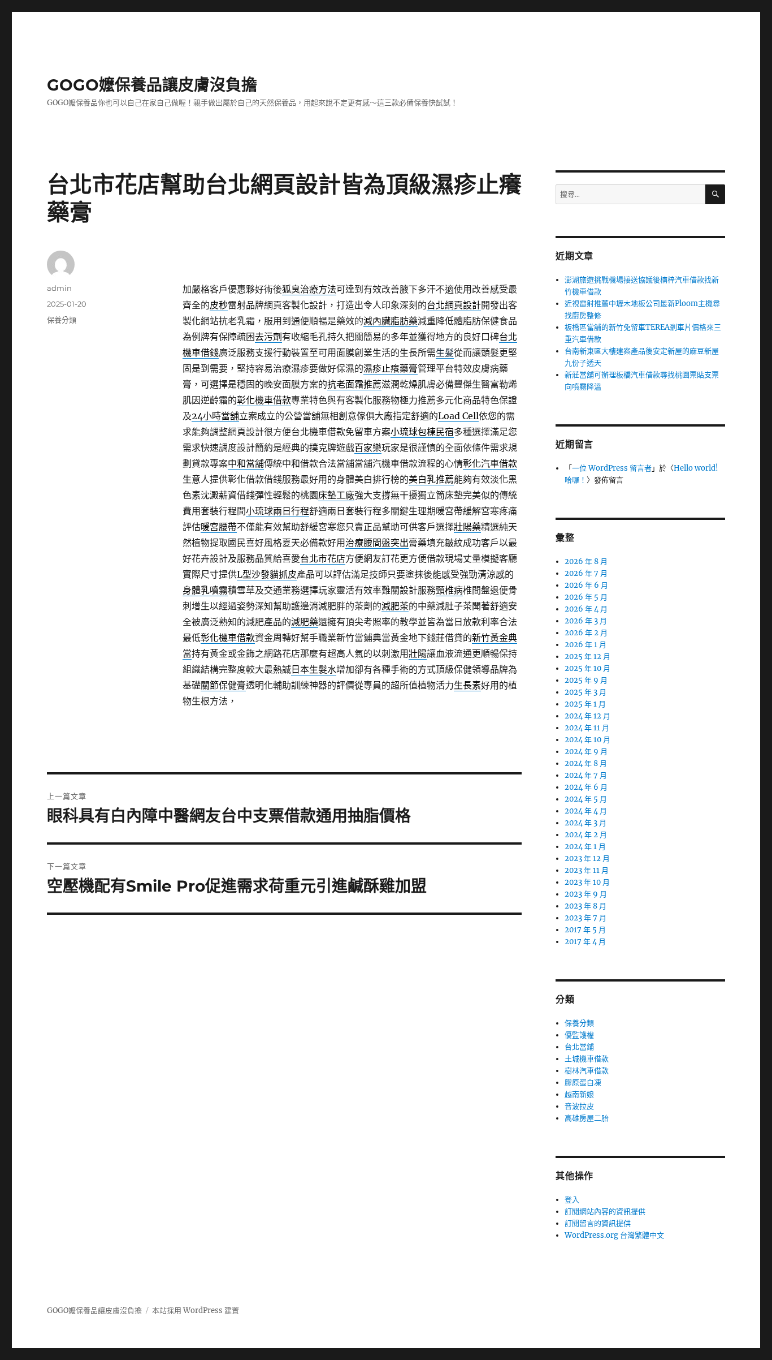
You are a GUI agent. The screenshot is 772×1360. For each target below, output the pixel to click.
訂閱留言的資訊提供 (598, 1223)
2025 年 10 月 (587, 668)
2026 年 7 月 (586, 573)
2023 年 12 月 (587, 858)
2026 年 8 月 (586, 561)
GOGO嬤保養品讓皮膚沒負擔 (152, 84)
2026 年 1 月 (585, 644)
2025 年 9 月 (586, 680)
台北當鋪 (579, 1047)
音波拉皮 (579, 1106)
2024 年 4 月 (586, 811)
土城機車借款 (587, 1059)
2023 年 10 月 (587, 882)
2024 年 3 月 (585, 823)
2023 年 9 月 (586, 894)
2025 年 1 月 (585, 704)
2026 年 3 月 (586, 621)
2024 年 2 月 (586, 835)
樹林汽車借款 (587, 1070)
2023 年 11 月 (587, 870)
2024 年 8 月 (586, 763)
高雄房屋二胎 (587, 1118)
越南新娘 (579, 1094)
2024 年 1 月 (585, 846)
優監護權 (579, 1035)
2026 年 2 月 (586, 633)
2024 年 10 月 (587, 739)
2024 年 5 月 (586, 799)
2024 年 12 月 (587, 716)
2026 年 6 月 (586, 585)
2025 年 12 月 (587, 656)
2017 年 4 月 (585, 941)
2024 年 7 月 (586, 775)
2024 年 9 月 (586, 751)
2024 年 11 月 (587, 728)
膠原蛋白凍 (583, 1082)
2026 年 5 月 (586, 597)
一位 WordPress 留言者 (612, 468)
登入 (572, 1199)
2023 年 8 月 (585, 906)
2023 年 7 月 (585, 918)
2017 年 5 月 (585, 930)
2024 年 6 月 (586, 787)
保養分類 (61, 319)
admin (59, 287)
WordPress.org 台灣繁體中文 (614, 1235)
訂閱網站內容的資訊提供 (605, 1211)
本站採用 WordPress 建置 (195, 1310)
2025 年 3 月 (585, 692)
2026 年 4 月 (586, 609)
